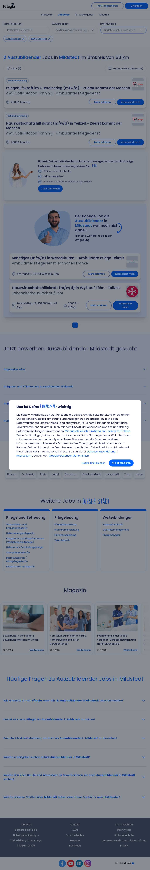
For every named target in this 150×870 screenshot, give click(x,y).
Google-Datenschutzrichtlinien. (69, 455)
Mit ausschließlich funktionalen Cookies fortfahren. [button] (98, 431)
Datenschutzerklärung (101, 451)
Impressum (23, 455)
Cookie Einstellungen (93, 463)
